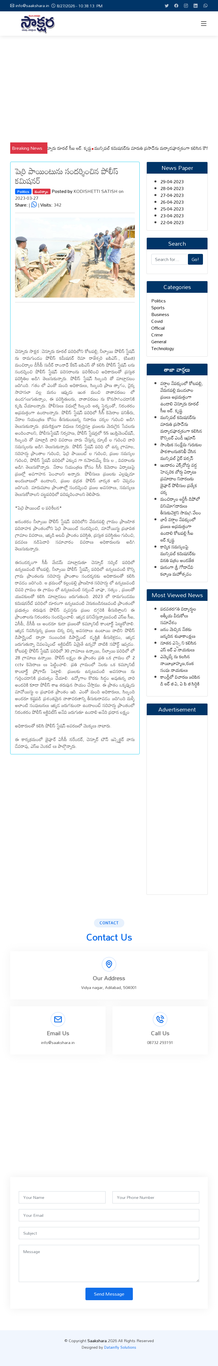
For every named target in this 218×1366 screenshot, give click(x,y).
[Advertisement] (109, 89)
